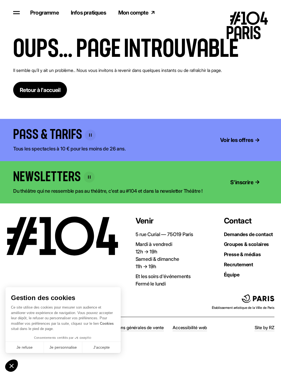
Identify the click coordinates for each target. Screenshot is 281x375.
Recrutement (238, 264)
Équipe (232, 275)
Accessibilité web (190, 327)
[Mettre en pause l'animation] (90, 135)
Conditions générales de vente (134, 327)
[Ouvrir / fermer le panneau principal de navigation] (16, 12)
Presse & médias (242, 254)
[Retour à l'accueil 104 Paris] (251, 12)
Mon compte (133, 12)
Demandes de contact (248, 234)
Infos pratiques (88, 12)
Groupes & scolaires (246, 244)
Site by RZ (264, 327)
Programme (44, 12)
